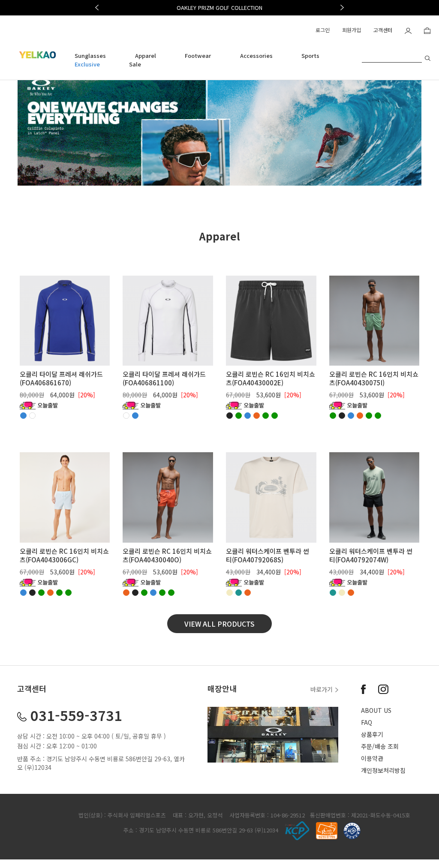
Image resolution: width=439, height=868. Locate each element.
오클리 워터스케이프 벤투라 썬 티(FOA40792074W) (370, 555)
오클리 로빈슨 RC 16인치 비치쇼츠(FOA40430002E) (270, 378)
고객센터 (382, 29)
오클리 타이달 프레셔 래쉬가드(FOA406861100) (164, 378)
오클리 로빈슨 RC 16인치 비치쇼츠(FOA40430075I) (373, 378)
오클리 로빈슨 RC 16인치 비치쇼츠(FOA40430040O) (167, 555)
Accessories (256, 55)
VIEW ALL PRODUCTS (219, 624)
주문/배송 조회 (380, 746)
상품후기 (372, 734)
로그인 (323, 29)
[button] (97, 7)
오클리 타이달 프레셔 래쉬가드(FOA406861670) (61, 378)
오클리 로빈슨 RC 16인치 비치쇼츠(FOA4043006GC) (64, 555)
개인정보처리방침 (383, 770)
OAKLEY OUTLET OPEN (219, 7)
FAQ (366, 722)
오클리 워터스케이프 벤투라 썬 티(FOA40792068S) (267, 555)
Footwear (198, 55)
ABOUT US (376, 710)
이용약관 (372, 758)
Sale (135, 64)
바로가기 (322, 689)
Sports (310, 55)
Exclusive (87, 64)
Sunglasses (90, 55)
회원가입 (351, 29)
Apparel (145, 55)
